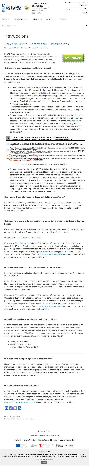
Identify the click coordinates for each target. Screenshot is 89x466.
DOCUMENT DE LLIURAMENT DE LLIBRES (22, 238)
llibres (18, 419)
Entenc (44, 462)
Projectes (63, 19)
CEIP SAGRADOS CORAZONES (39, 5)
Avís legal (17, 440)
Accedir (84, 13)
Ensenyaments (19, 19)
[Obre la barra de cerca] (86, 26)
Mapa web (54, 440)
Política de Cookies (43, 440)
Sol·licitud (45, 93)
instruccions (11, 419)
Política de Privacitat (29, 440)
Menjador (49, 19)
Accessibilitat (70, 440)
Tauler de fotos (7, 26)
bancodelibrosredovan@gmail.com (52, 254)
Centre (4, 19)
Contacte (62, 440)
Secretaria (35, 19)
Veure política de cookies (45, 459)
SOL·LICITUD (20, 243)
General (9, 416)
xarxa (32, 419)
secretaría (25, 419)
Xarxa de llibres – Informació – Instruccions (36, 44)
